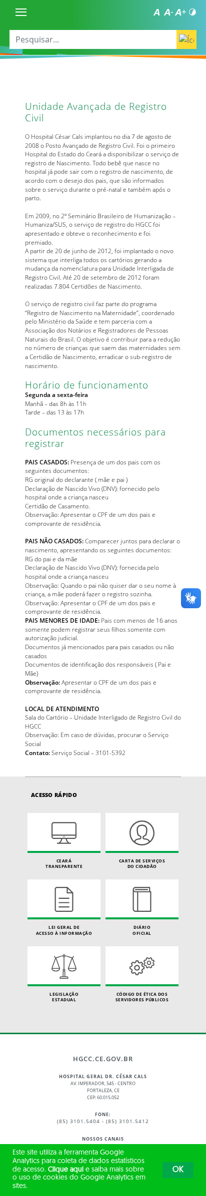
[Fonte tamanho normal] (156, 12)
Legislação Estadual (64, 997)
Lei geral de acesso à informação (64, 930)
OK (178, 1170)
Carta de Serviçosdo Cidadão (142, 863)
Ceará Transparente (64, 863)
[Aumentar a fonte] (180, 12)
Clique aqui (66, 1170)
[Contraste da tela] (192, 12)
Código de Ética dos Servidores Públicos (142, 997)
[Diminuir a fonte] (168, 12)
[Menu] (21, 12)
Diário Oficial (142, 930)
